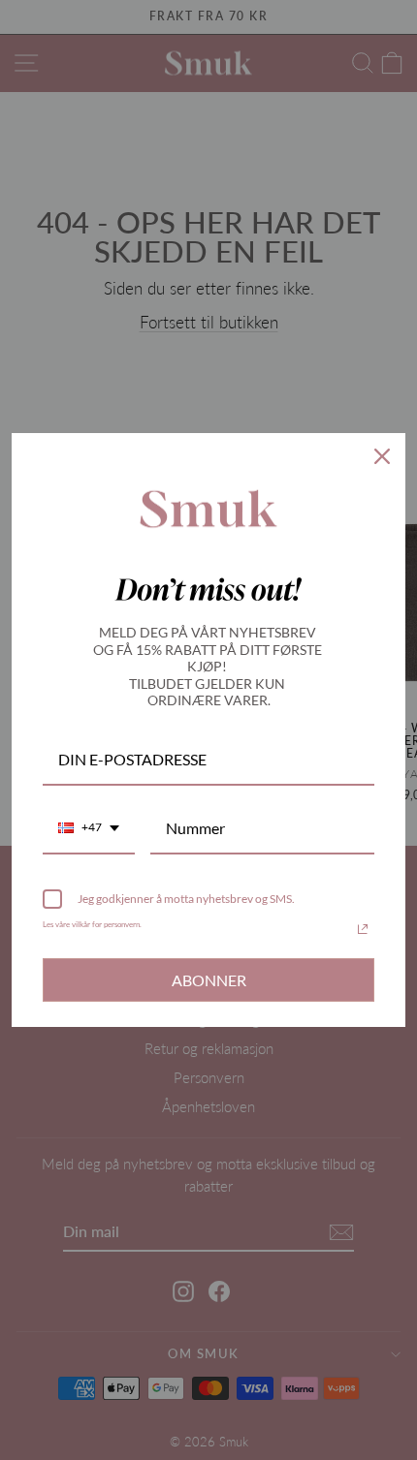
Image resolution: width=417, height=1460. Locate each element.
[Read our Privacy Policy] (362, 929)
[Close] (382, 456)
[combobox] (89, 828)
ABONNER (209, 980)
